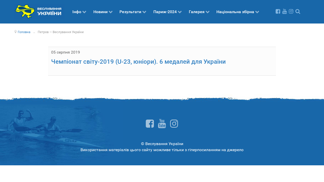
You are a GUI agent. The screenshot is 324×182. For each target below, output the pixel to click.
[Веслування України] (39, 11)
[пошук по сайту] (297, 11)
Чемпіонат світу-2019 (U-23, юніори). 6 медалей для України (138, 61)
